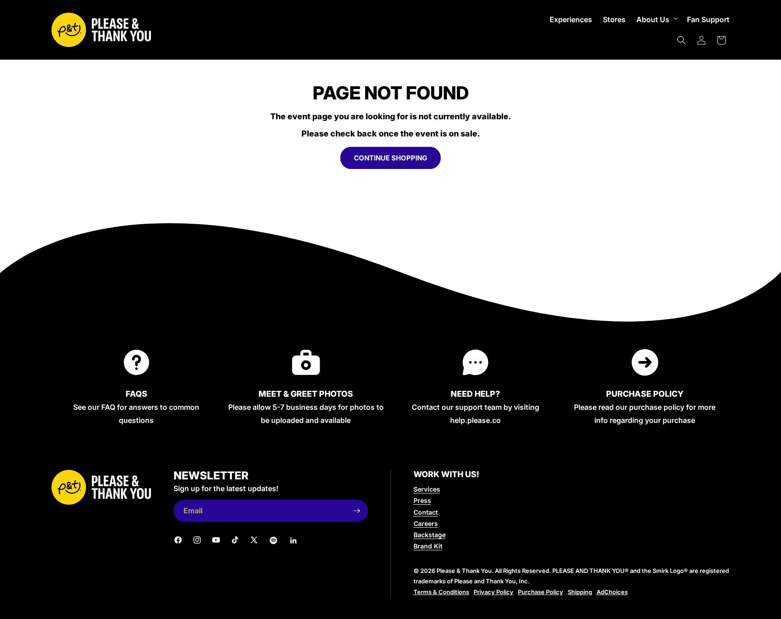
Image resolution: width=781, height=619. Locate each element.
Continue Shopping (390, 158)
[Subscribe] (357, 511)
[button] (656, 19)
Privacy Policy (493, 592)
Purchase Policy (540, 592)
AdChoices (612, 592)
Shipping (580, 592)
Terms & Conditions (441, 592)
